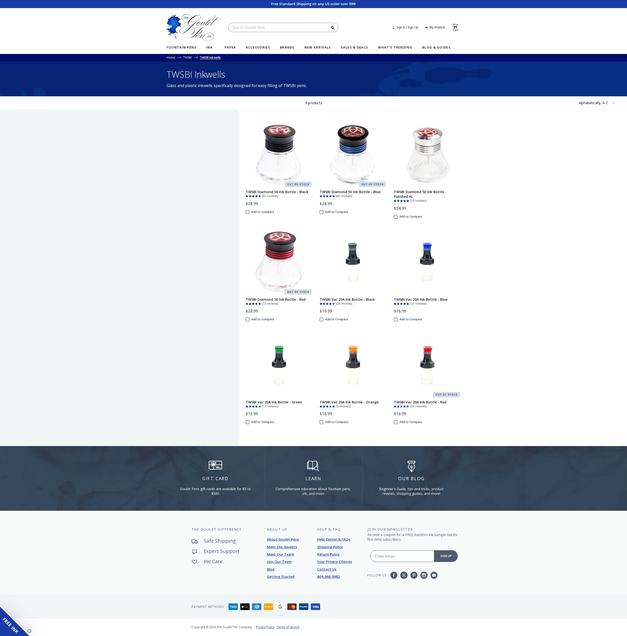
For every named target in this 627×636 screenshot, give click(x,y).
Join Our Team (279, 561)
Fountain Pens (181, 48)
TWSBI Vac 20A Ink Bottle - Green (274, 402)
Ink (209, 48)
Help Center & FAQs (333, 539)
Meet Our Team (280, 554)
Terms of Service (288, 627)
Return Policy (328, 554)
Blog (271, 569)
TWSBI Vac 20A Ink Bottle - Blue (420, 299)
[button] (254, 195)
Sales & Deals (354, 48)
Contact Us (326, 569)
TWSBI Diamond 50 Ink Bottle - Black (277, 191)
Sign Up (446, 556)
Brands (287, 48)
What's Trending (395, 48)
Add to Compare (262, 212)
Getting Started (280, 576)
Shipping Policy (330, 547)
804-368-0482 (328, 576)
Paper (230, 48)
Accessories (258, 48)
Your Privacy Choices (334, 561)
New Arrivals (317, 48)
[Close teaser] (29, 631)
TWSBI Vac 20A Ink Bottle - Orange (349, 402)
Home (171, 58)
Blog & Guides (436, 48)
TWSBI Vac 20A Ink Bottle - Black (347, 299)
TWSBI (187, 58)
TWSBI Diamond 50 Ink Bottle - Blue (350, 191)
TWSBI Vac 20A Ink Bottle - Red (420, 402)
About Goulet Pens (283, 539)
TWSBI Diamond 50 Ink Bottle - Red (276, 299)
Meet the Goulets (282, 547)
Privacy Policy (265, 627)
